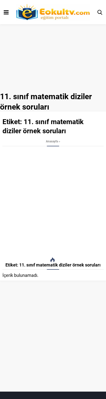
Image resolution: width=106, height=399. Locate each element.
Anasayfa (52, 141)
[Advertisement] (53, 202)
